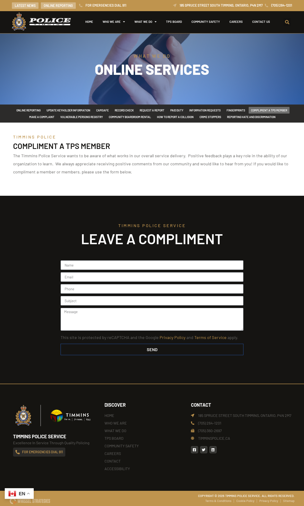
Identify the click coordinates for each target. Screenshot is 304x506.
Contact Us (261, 22)
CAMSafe (102, 110)
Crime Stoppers (210, 117)
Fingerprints (236, 110)
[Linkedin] (213, 449)
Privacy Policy (172, 337)
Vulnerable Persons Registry (81, 117)
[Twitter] (203, 449)
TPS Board (174, 22)
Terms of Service (210, 337)
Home (89, 22)
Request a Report (152, 110)
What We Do (143, 22)
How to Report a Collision (175, 117)
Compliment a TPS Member (269, 110)
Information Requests (205, 110)
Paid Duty (176, 110)
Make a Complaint (41, 117)
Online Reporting (58, 6)
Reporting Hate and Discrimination (251, 117)
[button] (287, 22)
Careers (236, 22)
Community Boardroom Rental (130, 117)
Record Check (124, 110)
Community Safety (205, 22)
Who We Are (112, 22)
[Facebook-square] (194, 449)
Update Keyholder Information (68, 110)
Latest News (25, 6)
